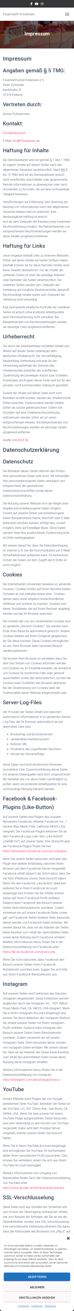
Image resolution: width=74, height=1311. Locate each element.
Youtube (36, 4)
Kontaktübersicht (14, 133)
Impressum (23, 1306)
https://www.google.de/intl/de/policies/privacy (34, 1188)
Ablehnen (37, 1287)
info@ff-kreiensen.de (26, 141)
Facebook (31, 4)
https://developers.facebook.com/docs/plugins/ (35, 851)
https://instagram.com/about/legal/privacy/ (32, 1079)
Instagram (42, 4)
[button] (68, 1238)
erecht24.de (20, 440)
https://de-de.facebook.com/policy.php (29, 952)
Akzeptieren (37, 1277)
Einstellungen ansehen (37, 1297)
